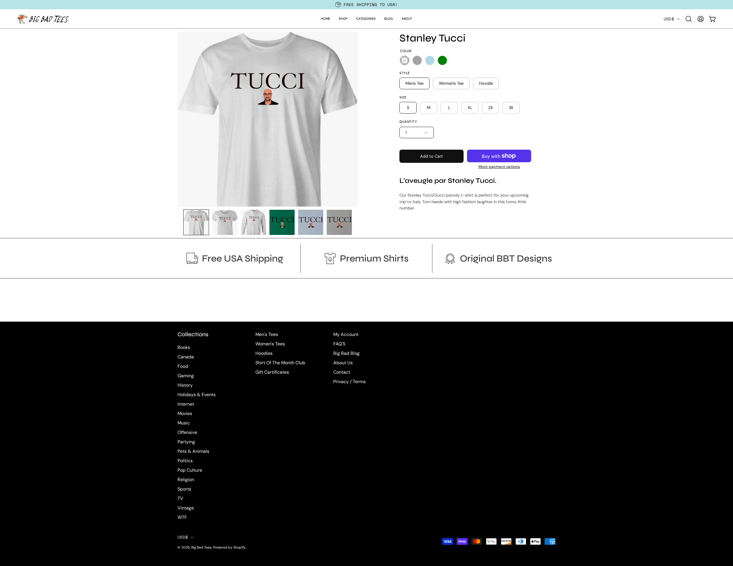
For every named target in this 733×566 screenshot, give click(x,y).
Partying (186, 442)
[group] (366, 4)
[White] (404, 60)
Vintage (186, 508)
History (185, 385)
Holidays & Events (197, 395)
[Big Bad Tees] (43, 19)
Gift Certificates (272, 372)
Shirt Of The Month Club (280, 363)
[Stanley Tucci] (196, 222)
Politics (185, 461)
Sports (184, 489)
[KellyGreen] (442, 60)
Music (184, 423)
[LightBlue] (429, 60)
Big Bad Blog (346, 353)
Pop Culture (190, 470)
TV (180, 499)
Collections (193, 334)
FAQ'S (339, 344)
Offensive (187, 433)
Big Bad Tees (201, 547)
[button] (343, 18)
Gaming (186, 376)
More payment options (499, 166)
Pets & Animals (193, 451)
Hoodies (264, 353)
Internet (186, 404)
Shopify (239, 547)
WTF (182, 517)
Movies (185, 414)
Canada (186, 357)
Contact (341, 372)
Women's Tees (270, 344)
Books (184, 348)
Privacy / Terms (349, 382)
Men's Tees (266, 334)
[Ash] (417, 60)
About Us (343, 363)
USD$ (669, 18)
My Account (345, 334)
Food (183, 366)
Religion (186, 480)
